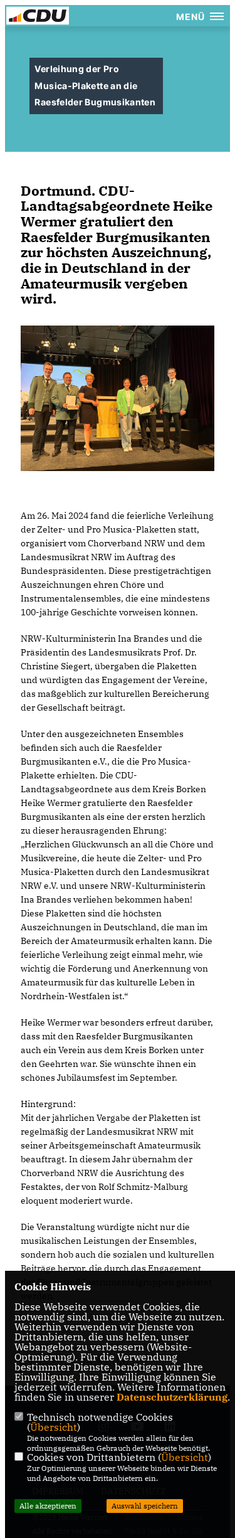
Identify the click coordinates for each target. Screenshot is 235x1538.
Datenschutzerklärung (172, 1397)
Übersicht (53, 1427)
